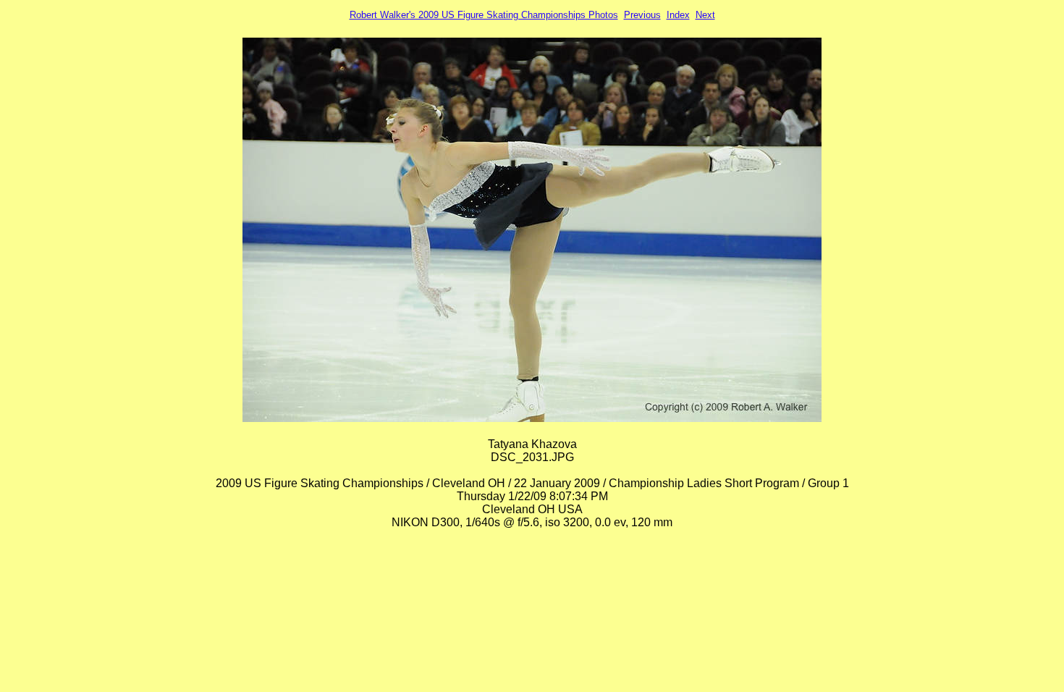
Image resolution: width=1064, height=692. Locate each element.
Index (678, 14)
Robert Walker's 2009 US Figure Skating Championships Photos (484, 14)
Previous (642, 14)
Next (705, 14)
